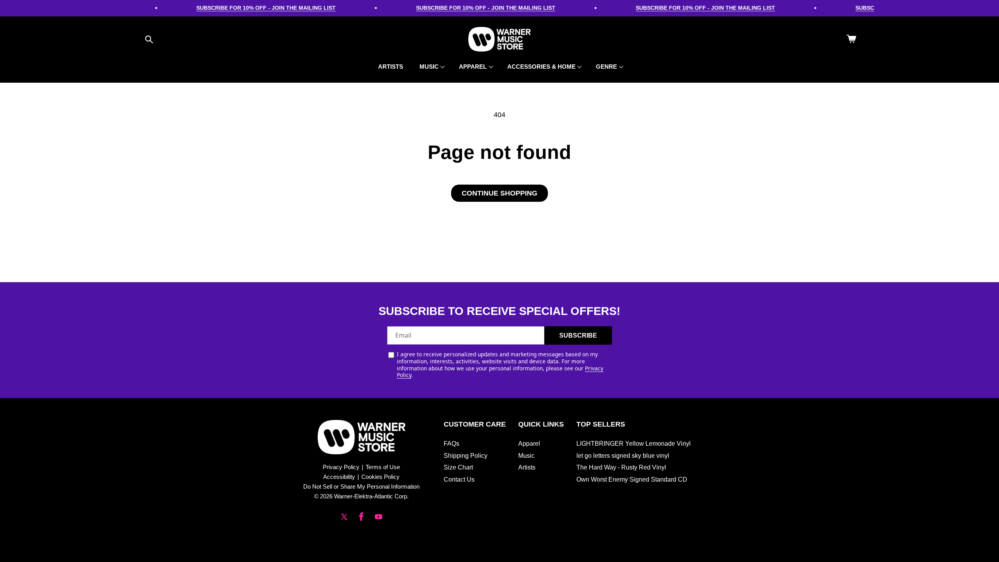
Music (526, 455)
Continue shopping (499, 193)
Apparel (529, 443)
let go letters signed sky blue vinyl (622, 455)
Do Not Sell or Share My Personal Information (361, 486)
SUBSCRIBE (578, 335)
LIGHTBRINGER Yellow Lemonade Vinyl (633, 443)
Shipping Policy (465, 455)
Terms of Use (383, 467)
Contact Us (459, 479)
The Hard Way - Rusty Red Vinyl (621, 467)
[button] (149, 39)
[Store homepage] (361, 437)
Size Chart (458, 467)
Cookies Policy (380, 476)
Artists (526, 467)
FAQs (451, 443)
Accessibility (339, 476)
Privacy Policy (341, 467)
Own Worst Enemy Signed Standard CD (631, 479)
